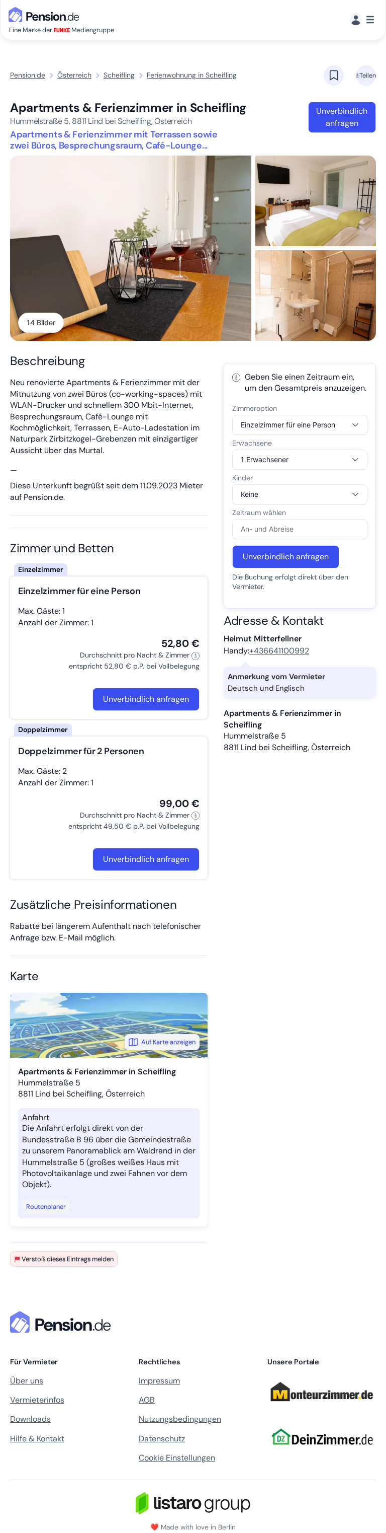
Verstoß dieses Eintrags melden (68, 1259)
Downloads (30, 1419)
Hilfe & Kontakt (37, 1438)
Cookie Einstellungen (177, 1457)
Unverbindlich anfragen (341, 117)
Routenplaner (46, 1206)
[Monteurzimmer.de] (321, 1406)
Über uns (26, 1380)
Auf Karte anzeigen (168, 1042)
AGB (147, 1400)
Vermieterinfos (37, 1400)
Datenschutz (162, 1438)
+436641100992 (279, 650)
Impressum (159, 1380)
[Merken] (334, 75)
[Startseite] (62, 1322)
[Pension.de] (46, 14)
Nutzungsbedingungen (180, 1419)
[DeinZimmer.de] (321, 1451)
